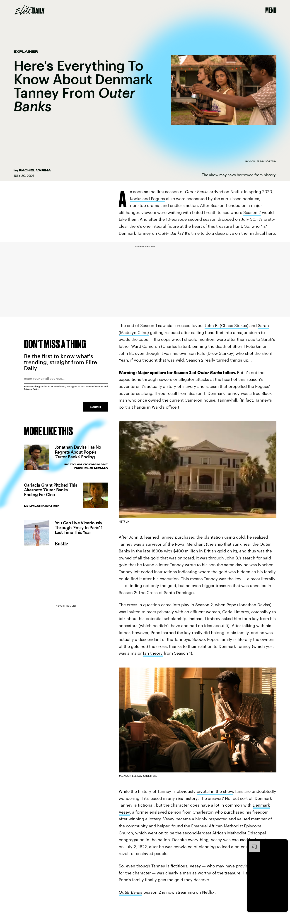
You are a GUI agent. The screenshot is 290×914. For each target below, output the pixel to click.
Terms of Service (94, 386)
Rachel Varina (35, 170)
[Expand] (252, 843)
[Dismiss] (282, 843)
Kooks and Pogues (147, 198)
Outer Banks (130, 892)
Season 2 (252, 212)
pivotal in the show (215, 791)
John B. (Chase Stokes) (226, 325)
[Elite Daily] (30, 10)
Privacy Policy (32, 389)
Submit (96, 406)
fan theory (153, 653)
